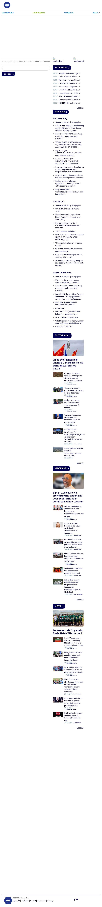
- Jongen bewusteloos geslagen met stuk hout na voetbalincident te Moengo (66, 73)
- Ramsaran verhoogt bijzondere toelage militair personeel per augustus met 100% (66, 80)
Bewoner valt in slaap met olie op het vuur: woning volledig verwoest (69, 176)
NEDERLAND (60, 468)
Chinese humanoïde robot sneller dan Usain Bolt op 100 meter (73, 390)
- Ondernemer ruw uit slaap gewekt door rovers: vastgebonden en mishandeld (66, 93)
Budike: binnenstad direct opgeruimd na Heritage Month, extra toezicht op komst (67, 183)
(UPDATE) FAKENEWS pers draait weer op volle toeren (68, 255)
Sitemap (50, 901)
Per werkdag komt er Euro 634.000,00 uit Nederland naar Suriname (67, 225)
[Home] (7, 5)
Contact (33, 901)
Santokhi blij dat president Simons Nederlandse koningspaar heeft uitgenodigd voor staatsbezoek (69, 296)
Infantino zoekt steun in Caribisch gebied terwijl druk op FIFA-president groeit (73, 702)
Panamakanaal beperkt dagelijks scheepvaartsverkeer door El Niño (73, 452)
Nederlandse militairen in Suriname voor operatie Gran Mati (73, 570)
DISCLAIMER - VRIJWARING (66, 317)
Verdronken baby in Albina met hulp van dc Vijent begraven (67, 312)
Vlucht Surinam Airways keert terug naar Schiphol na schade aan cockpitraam (73, 557)
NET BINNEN (39, 13)
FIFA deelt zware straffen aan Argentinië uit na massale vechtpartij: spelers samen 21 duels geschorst (73, 685)
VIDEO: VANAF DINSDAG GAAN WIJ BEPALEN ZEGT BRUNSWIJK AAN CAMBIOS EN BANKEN (68, 144)
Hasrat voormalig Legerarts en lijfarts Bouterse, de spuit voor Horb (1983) (67, 217)
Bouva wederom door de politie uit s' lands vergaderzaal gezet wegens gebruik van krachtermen (69, 169)
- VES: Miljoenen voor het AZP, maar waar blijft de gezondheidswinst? (66, 96)
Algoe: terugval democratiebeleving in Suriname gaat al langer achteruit (68, 152)
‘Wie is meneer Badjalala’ (65, 231)
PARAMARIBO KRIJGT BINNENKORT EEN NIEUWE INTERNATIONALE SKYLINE (66, 161)
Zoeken (7, 74)
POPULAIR (68, 13)
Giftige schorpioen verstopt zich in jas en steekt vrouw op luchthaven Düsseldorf (73, 377)
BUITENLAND (61, 335)
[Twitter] (77, 899)
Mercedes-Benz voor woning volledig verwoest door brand (67, 281)
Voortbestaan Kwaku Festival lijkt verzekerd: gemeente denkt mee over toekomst (73, 543)
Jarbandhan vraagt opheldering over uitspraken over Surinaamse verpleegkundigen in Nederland (72, 586)
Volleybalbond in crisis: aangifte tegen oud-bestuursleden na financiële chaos (73, 656)
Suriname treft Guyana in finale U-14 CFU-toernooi (67, 632)
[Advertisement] (51, 35)
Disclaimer (25, 901)
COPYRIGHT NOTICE (63, 326)
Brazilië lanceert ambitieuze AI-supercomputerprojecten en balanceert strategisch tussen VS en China (74, 435)
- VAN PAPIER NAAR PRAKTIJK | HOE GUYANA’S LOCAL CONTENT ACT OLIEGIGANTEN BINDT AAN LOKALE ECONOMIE (66, 90)
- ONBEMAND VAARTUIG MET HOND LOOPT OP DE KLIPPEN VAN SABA (66, 83)
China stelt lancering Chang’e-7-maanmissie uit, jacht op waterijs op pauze (68, 364)
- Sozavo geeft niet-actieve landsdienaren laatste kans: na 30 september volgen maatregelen (66, 100)
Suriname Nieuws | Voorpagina (68, 122)
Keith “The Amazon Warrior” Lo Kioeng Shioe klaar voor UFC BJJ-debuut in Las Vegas (73, 641)
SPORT (58, 605)
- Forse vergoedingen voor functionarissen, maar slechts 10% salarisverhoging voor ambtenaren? (66, 86)
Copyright (16, 901)
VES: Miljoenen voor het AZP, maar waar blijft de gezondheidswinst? (69, 322)
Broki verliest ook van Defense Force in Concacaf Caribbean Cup (73, 716)
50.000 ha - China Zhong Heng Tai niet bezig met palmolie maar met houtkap (69, 262)
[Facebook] (74, 899)
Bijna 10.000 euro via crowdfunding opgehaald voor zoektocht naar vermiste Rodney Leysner (69, 128)
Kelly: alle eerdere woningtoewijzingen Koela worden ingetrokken (69, 191)
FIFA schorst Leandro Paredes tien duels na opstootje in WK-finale (73, 669)
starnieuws (77, 444)
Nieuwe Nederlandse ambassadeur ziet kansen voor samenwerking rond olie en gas (74, 511)
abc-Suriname (78, 594)
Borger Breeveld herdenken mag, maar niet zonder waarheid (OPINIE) (68, 136)
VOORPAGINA (8, 13)
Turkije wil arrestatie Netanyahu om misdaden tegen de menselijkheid (72, 418)
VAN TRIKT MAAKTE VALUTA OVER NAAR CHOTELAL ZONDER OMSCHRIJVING (69, 237)
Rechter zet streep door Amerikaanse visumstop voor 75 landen (71, 404)
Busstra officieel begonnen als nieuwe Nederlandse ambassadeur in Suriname (72, 528)
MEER (95, 13)
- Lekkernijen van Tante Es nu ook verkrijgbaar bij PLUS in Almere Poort (66, 76)
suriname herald (71, 384)
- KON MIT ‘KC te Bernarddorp (66, 103)
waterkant (77, 535)
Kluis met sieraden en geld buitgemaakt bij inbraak (66, 303)
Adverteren (59, 308)
